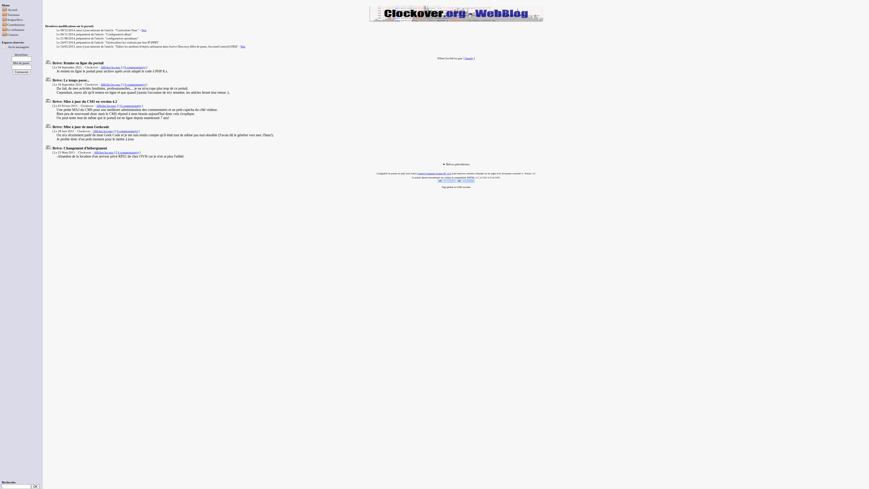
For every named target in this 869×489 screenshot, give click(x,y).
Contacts (12, 34)
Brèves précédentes (458, 164)
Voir (143, 30)
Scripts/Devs (15, 20)
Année (469, 58)
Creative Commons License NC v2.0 (434, 173)
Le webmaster (15, 29)
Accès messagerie (18, 47)
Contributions (16, 24)
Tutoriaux (13, 15)
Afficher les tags (110, 67)
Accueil (12, 10)
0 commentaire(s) (135, 67)
